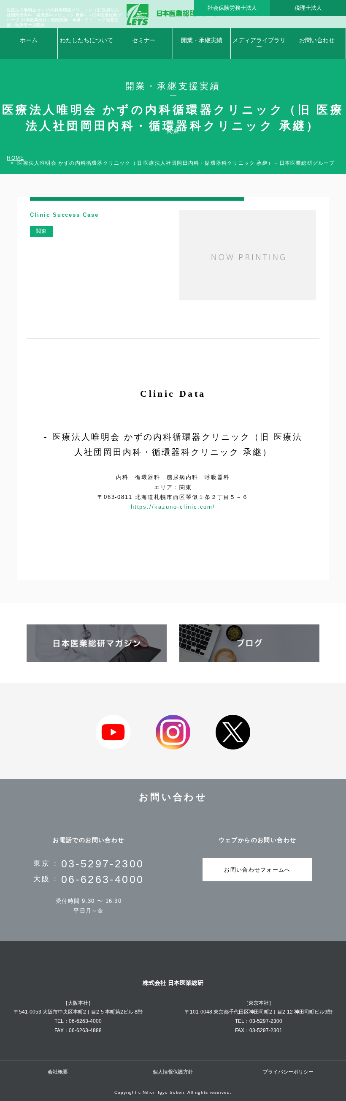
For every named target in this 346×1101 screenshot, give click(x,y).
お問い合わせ (317, 40)
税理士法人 (308, 8)
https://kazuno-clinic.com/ (173, 507)
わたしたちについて (86, 40)
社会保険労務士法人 (232, 8)
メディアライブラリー (259, 43)
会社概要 (58, 1072)
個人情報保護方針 (173, 1072)
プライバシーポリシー (288, 1072)
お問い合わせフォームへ (257, 870)
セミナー (144, 40)
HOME (15, 158)
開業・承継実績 (201, 40)
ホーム (29, 40)
